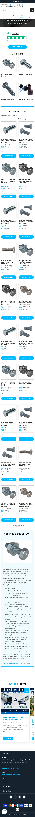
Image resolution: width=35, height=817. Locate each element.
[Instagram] (15, 797)
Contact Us (5, 754)
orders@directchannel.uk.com (11, 774)
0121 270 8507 (18, 1)
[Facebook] (10, 797)
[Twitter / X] (19, 797)
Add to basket (8, 156)
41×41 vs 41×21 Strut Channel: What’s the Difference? (15, 718)
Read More (8, 738)
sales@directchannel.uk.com (11, 663)
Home (10, 23)
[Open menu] (32, 6)
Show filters (17, 47)
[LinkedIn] (24, 797)
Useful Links (6, 786)
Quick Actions (6, 791)
